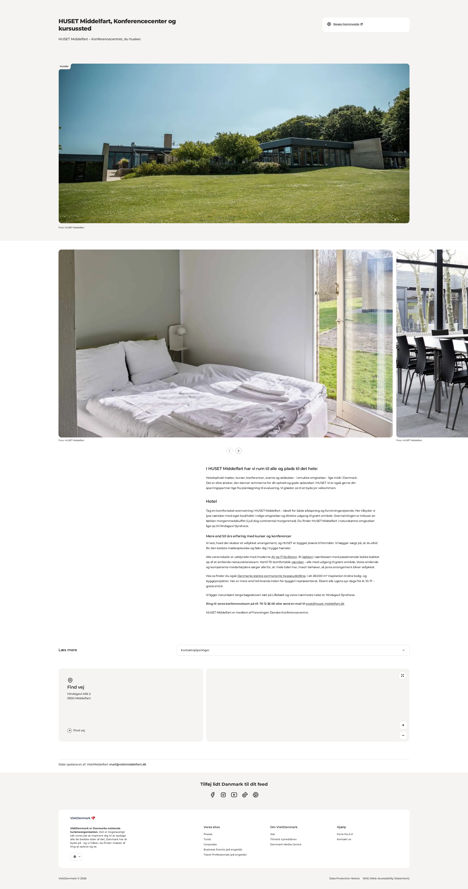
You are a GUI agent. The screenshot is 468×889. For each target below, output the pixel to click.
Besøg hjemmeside (346, 24)
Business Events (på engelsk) (223, 849)
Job (272, 834)
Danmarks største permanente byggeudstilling (271, 576)
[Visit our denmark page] (212, 795)
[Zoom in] (403, 725)
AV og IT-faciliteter (284, 557)
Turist (207, 839)
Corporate (210, 844)
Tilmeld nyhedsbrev (283, 839)
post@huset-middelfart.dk (325, 603)
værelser (297, 562)
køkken (307, 557)
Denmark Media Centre (285, 844)
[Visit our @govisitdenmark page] (245, 795)
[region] (308, 705)
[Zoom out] (403, 735)
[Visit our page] (223, 795)
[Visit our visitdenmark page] (234, 795)
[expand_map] (403, 675)
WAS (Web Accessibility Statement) (386, 878)
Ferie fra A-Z (345, 834)
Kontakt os (344, 839)
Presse (208, 834)
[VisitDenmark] (82, 818)
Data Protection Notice (344, 878)
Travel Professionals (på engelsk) (225, 854)
